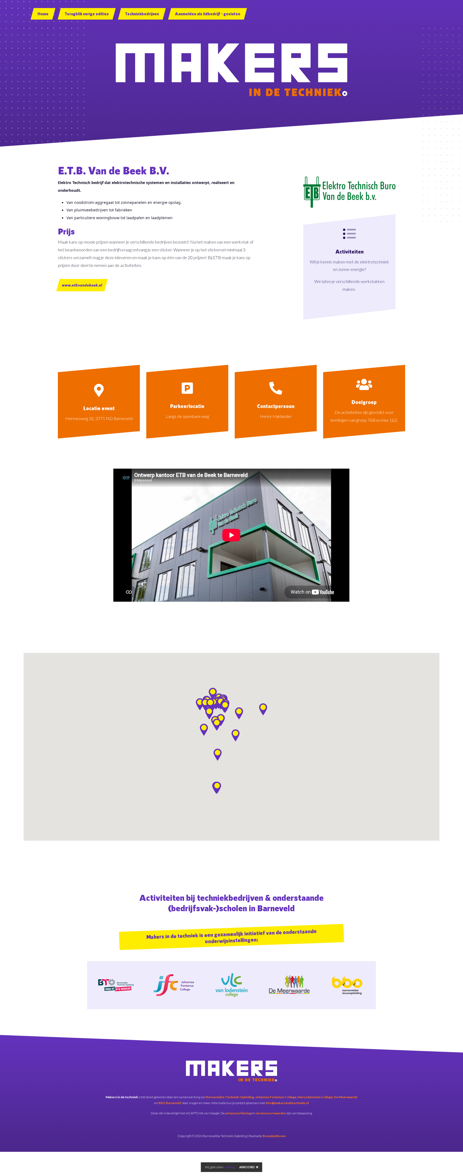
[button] (218, 755)
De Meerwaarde (345, 1097)
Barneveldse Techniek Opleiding (230, 1097)
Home (43, 13)
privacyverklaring (238, 1113)
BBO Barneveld (169, 1103)
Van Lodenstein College (315, 1097)
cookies (229, 1167)
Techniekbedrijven (142, 13)
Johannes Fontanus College (275, 1097)
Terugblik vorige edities (87, 13)
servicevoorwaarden (270, 1113)
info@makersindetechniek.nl (287, 1103)
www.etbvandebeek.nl (82, 285)
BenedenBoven (274, 1136)
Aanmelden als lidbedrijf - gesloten (207, 13)
